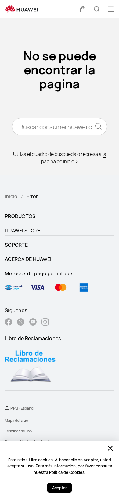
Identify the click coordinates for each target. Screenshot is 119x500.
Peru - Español (22, 408)
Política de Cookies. (67, 472)
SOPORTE (16, 245)
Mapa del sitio (16, 420)
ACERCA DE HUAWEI (28, 259)
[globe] (7, 408)
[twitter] (20, 323)
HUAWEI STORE (23, 230)
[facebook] (8, 323)
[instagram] (45, 323)
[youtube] (33, 323)
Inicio (11, 196)
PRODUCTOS (20, 216)
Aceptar (59, 488)
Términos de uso (18, 431)
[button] (82, 9)
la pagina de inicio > (73, 158)
